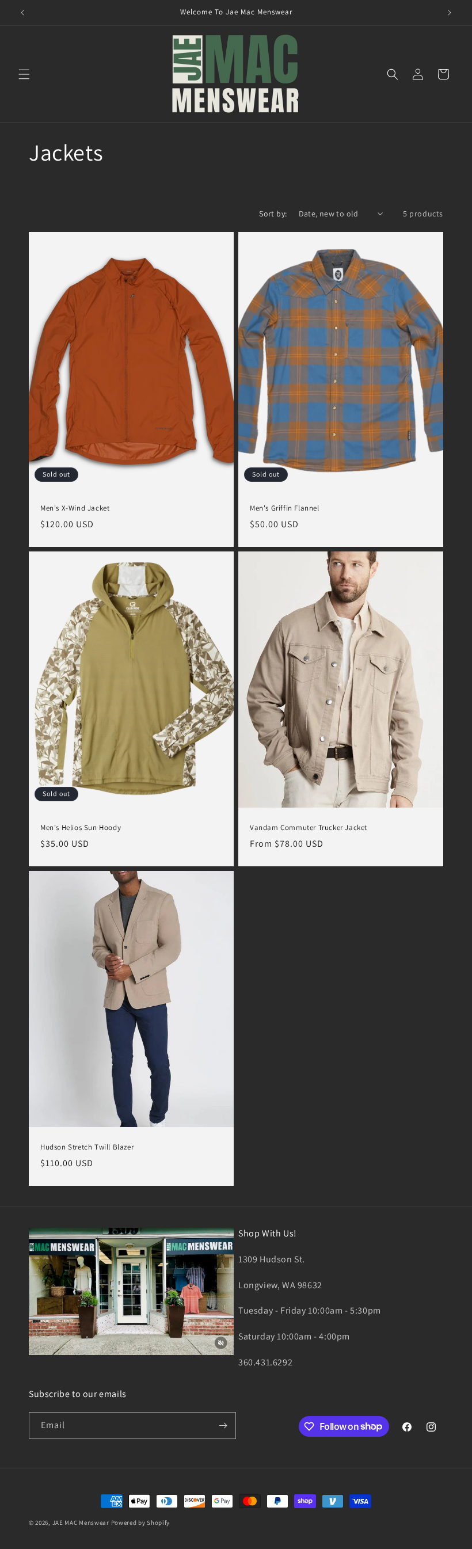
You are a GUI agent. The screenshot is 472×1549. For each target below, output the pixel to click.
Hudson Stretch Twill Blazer (87, 1147)
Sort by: (273, 213)
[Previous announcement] (22, 12)
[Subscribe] (222, 1425)
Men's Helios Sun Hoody (80, 827)
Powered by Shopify (140, 1522)
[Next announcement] (449, 12)
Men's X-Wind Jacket (74, 508)
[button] (24, 74)
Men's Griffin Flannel (284, 508)
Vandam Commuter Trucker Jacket (308, 827)
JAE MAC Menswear (80, 1522)
